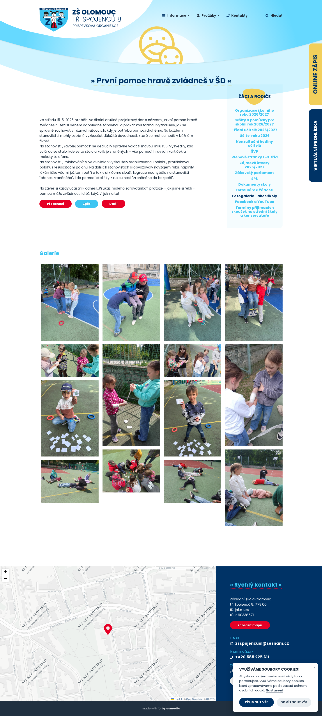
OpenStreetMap (194, 699)
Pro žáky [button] (209, 15)
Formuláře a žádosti (254, 190)
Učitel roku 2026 (255, 135)
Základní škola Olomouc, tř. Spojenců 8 (80, 20)
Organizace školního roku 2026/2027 (254, 112)
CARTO (210, 699)
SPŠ (254, 178)
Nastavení (274, 691)
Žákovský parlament (254, 172)
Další (113, 204)
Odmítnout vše (294, 702)
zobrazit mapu (250, 625)
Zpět (86, 204)
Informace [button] (177, 15)
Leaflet (178, 699)
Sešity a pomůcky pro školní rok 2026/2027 (254, 122)
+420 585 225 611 (251, 657)
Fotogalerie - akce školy (254, 196)
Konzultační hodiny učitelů (254, 143)
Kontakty (239, 15)
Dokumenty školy (254, 184)
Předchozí (55, 204)
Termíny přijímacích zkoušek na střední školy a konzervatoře (255, 211)
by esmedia (171, 708)
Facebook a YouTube (254, 201)
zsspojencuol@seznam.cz (261, 643)
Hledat (276, 15)
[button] (108, 629)
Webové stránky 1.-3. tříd (255, 157)
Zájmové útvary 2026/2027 (254, 164)
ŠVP (254, 151)
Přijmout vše (256, 702)
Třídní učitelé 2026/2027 (254, 129)
